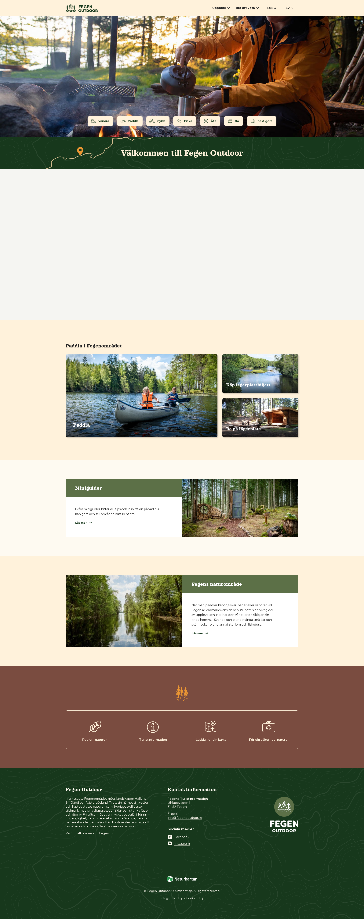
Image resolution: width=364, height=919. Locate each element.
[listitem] (182, 76)
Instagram (182, 843)
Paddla (81, 425)
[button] (271, 8)
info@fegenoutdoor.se (185, 818)
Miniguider (88, 488)
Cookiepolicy (195, 898)
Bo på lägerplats (243, 429)
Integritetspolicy (172, 898)
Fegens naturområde (216, 584)
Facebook (181, 837)
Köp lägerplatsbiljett (248, 385)
